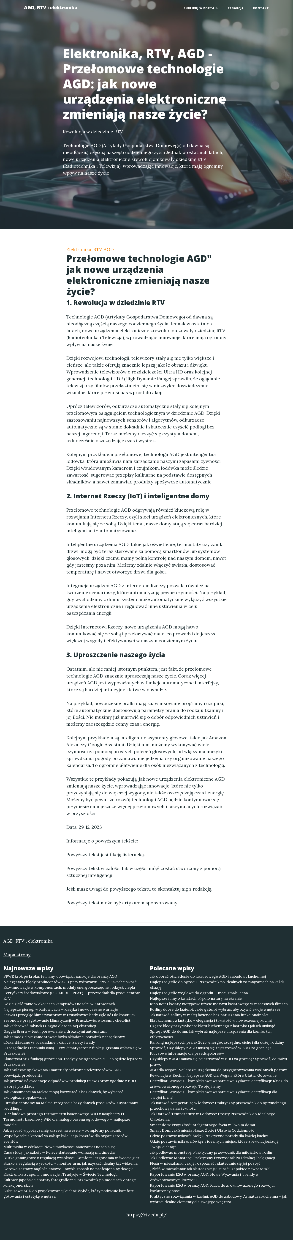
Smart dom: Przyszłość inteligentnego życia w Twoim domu (202, 1124)
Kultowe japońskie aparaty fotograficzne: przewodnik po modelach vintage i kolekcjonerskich (70, 1182)
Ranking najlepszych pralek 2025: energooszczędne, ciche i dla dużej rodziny (217, 1042)
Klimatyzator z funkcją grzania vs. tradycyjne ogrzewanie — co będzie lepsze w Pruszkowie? (72, 1061)
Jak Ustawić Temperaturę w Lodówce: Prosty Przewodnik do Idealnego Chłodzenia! (212, 1116)
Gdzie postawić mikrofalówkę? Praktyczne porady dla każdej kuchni (209, 1135)
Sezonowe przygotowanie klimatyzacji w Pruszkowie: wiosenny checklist (66, 1020)
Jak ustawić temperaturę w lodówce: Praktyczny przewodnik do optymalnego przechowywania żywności (218, 1105)
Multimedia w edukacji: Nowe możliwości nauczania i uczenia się (59, 1146)
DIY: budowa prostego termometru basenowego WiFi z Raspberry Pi (63, 1113)
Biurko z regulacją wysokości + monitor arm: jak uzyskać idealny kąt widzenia (70, 1163)
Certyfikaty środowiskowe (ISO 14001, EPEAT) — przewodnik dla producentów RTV (71, 995)
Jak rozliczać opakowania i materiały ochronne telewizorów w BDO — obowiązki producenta (64, 1072)
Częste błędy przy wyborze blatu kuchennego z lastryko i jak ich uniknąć (212, 1025)
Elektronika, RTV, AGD (90, 249)
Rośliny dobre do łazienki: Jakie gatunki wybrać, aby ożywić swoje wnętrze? (215, 1009)
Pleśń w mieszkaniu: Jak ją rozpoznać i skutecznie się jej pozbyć (205, 1163)
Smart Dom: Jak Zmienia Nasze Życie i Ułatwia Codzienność (202, 1130)
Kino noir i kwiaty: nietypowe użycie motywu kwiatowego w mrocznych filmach (219, 1003)
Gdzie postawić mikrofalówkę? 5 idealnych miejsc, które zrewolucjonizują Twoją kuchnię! (214, 1144)
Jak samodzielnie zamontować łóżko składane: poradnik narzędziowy (64, 1036)
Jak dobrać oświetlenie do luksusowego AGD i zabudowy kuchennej (208, 976)
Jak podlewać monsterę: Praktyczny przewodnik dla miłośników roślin (211, 1152)
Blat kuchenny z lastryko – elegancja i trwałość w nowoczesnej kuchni (211, 1020)
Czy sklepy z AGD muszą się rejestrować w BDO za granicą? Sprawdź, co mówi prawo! (218, 1061)
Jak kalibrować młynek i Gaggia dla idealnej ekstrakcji (49, 1025)
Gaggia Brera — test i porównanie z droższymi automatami (55, 1031)
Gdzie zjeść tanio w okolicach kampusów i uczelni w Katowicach (59, 1003)
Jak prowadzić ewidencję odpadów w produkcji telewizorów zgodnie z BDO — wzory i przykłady (71, 1083)
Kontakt (261, 8)
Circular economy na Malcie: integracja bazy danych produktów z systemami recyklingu (70, 1105)
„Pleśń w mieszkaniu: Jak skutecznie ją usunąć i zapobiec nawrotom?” (210, 1168)
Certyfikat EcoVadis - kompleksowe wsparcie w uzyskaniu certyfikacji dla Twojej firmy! (213, 1094)
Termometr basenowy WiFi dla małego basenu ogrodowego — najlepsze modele (66, 1122)
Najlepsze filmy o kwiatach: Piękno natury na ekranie (196, 998)
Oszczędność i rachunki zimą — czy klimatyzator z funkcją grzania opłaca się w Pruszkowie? (72, 1050)
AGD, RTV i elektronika (50, 7)
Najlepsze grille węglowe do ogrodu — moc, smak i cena (199, 992)
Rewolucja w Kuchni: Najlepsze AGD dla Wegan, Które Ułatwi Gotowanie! (213, 1075)
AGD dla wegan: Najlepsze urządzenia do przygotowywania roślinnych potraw (218, 1069)
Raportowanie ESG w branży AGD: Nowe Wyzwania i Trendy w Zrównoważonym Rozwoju (204, 1177)
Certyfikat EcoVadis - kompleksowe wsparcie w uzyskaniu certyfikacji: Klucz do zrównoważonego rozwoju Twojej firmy (219, 1083)
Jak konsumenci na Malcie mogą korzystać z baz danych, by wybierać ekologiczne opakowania (63, 1094)
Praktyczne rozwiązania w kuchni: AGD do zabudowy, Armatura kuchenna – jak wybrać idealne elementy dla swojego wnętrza (218, 1199)
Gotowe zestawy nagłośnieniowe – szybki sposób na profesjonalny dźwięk (68, 1168)
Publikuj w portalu (201, 8)
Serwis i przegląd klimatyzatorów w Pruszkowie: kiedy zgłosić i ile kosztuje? (69, 1014)
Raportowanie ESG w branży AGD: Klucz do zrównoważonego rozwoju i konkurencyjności (212, 1188)
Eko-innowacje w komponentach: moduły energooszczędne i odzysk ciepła (69, 987)
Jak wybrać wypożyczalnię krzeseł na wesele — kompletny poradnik (62, 1130)
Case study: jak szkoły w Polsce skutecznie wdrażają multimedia (59, 1152)
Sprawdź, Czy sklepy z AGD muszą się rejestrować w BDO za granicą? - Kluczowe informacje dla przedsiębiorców (212, 1050)
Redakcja (236, 8)
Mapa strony (17, 954)
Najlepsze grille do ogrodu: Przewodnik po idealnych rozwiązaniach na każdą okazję (217, 984)
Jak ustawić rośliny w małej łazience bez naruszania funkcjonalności (209, 1014)
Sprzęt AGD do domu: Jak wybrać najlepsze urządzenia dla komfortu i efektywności (210, 1034)
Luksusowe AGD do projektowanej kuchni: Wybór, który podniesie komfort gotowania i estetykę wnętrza (68, 1193)
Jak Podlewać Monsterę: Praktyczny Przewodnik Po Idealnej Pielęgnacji (212, 1157)
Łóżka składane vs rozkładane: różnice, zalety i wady (49, 1042)
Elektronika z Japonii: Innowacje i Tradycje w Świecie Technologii (60, 1174)
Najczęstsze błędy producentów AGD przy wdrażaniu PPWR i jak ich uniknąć (70, 981)
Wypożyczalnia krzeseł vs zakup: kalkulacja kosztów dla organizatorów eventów (65, 1138)
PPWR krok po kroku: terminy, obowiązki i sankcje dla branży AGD (60, 976)
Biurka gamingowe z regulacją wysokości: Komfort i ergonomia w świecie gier (71, 1157)
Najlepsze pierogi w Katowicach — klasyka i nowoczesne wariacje (60, 1009)
